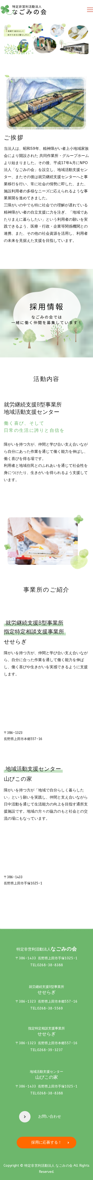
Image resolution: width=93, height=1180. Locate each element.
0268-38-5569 (50, 1008)
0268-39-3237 (50, 1050)
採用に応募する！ (46, 1142)
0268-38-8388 (50, 965)
